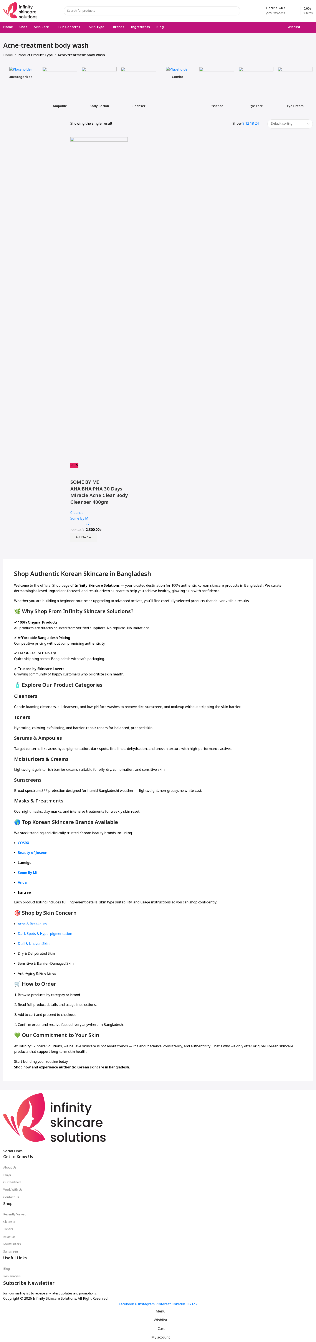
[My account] (311, 27)
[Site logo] (20, 10)
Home (8, 55)
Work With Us (12, 1190)
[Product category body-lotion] (99, 89)
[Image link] (54, 1119)
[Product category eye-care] (256, 89)
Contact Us (11, 1197)
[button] (83, 537)
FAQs (7, 1175)
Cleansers (25, 696)
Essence (9, 1237)
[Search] (235, 11)
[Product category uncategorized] (20, 74)
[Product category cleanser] (138, 89)
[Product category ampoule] (60, 89)
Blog (6, 1269)
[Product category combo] (177, 74)
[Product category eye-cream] (295, 89)
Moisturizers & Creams (41, 759)
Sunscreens (27, 780)
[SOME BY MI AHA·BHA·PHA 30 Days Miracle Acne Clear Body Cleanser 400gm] (99, 300)
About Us (9, 1168)
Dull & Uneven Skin (34, 944)
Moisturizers (12, 1244)
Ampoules (50, 738)
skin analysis (12, 1276)
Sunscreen (10, 1252)
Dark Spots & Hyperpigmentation (45, 934)
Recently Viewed (14, 1215)
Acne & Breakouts (32, 924)
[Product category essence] (216, 89)
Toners (22, 718)
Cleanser (9, 1222)
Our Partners (12, 1182)
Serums (23, 738)
